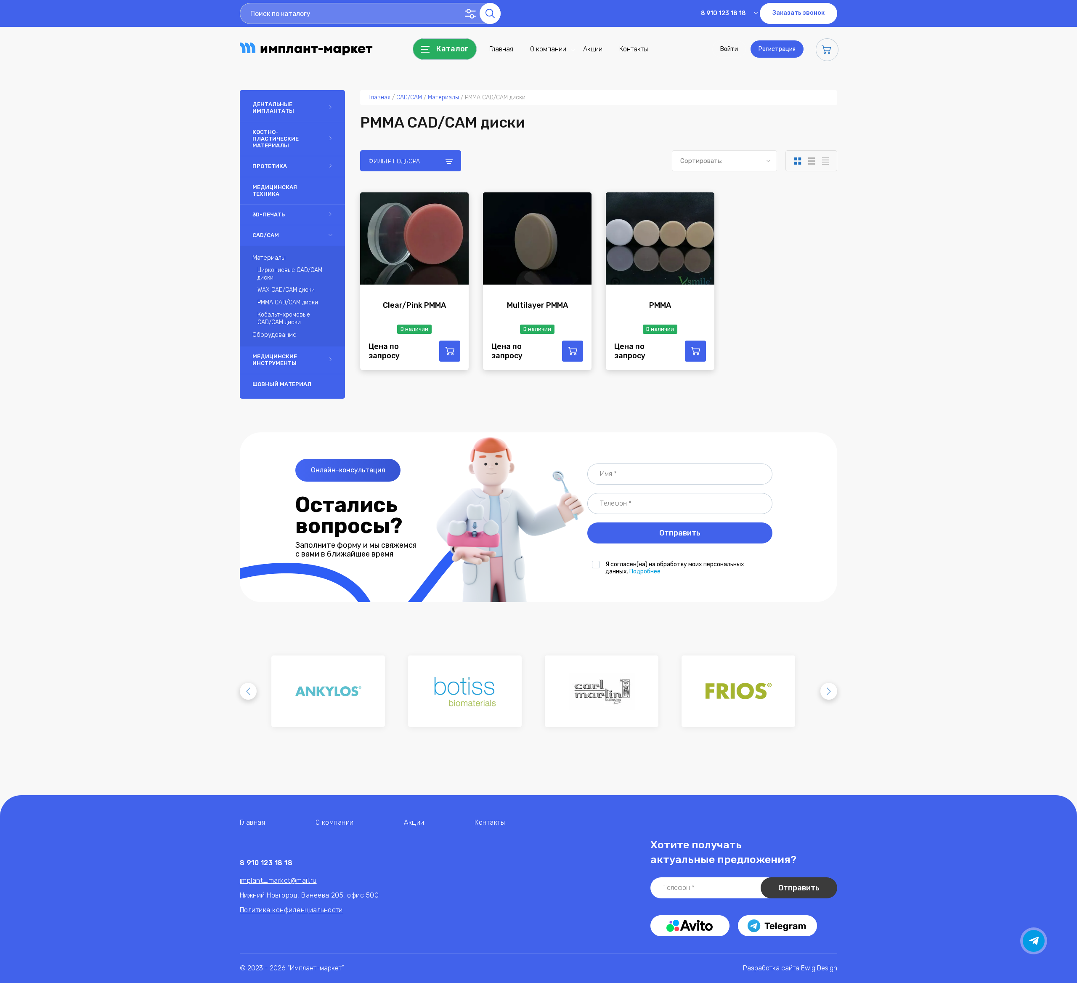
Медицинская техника (274, 190)
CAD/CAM (265, 235)
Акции (592, 49)
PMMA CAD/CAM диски (287, 302)
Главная (501, 49)
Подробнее (645, 571)
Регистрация (777, 49)
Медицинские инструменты (274, 359)
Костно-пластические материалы (275, 139)
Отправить (679, 533)
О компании (548, 49)
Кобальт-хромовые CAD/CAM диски (283, 318)
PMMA (660, 305)
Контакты (633, 49)
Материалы (269, 257)
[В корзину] (449, 351)
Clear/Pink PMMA (414, 305)
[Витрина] (797, 160)
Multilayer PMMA (537, 305)
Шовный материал (281, 384)
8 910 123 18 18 (723, 13)
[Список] (811, 160)
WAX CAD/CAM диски (286, 289)
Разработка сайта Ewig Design (790, 968)
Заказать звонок (798, 12)
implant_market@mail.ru (278, 880)
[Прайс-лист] (825, 160)
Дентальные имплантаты (273, 107)
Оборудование (274, 334)
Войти (729, 49)
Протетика (269, 166)
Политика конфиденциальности (291, 910)
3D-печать (268, 214)
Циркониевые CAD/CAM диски (289, 273)
